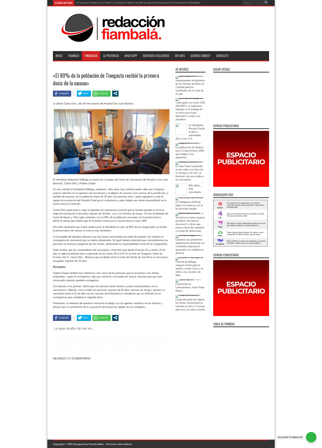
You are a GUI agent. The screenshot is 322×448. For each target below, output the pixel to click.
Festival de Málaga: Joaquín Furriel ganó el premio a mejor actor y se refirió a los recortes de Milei (189, 268)
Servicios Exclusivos (156, 56)
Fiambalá (73, 56)
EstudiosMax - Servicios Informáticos (110, 444)
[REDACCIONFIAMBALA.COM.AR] (109, 41)
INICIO (59, 56)
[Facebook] (233, 3)
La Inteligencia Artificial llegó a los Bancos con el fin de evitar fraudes (189, 205)
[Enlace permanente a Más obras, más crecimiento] (181, 194)
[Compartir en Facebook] (62, 93)
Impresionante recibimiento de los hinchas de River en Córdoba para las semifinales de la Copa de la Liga (190, 87)
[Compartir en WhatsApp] (101, 93)
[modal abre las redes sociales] (115, 93)
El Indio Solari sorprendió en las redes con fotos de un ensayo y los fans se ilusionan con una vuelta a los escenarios (190, 173)
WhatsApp (130, 56)
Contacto (222, 56)
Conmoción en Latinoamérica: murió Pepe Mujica (190, 287)
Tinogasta (90, 56)
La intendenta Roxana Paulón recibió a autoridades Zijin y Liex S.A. (190, 132)
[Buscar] (266, 3)
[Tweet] (84, 93)
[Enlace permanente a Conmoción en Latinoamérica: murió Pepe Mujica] (189, 279)
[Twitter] (238, 3)
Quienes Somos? (200, 56)
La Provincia (111, 56)
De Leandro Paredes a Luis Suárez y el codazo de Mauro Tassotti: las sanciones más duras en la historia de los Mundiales (138, 2)
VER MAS (180, 56)
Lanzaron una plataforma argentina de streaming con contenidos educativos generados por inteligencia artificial (190, 246)
